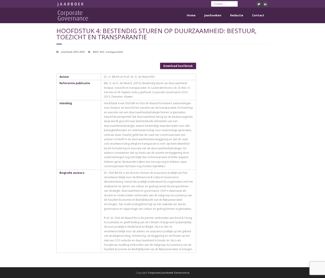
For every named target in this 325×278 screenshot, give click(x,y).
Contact (258, 15)
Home (191, 15)
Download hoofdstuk (178, 66)
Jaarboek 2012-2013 (73, 51)
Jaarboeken (212, 15)
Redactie (236, 15)
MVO (96, 51)
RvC (102, 51)
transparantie (114, 51)
